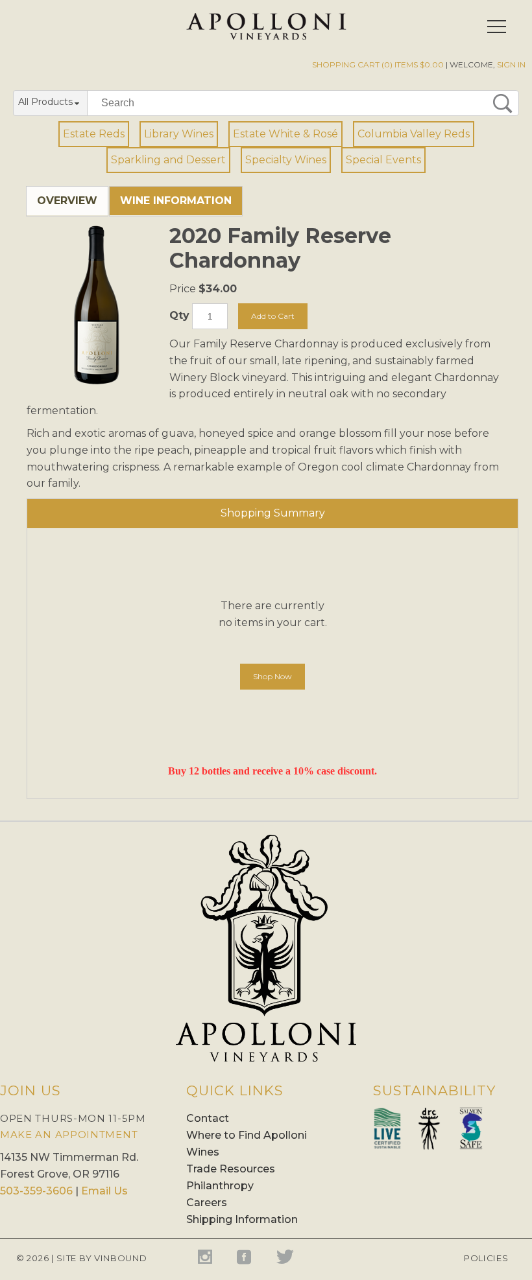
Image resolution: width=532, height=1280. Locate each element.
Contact (207, 1118)
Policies (484, 1258)
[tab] (67, 201)
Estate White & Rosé (285, 134)
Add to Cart (273, 316)
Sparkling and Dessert (168, 160)
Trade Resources (230, 1169)
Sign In (511, 64)
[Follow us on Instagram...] (213, 1257)
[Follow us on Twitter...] (289, 1257)
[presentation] (67, 201)
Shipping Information (242, 1219)
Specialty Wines (285, 160)
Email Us (104, 1191)
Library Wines (178, 134)
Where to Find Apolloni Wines (246, 1143)
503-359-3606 (36, 1191)
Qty (179, 316)
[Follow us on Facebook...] (252, 1257)
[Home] (266, 36)
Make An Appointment (69, 1134)
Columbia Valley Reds (413, 134)
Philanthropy (220, 1186)
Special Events (383, 160)
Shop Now (272, 676)
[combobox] (50, 104)
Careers (206, 1202)
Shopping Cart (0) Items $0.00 (378, 64)
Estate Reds (94, 134)
